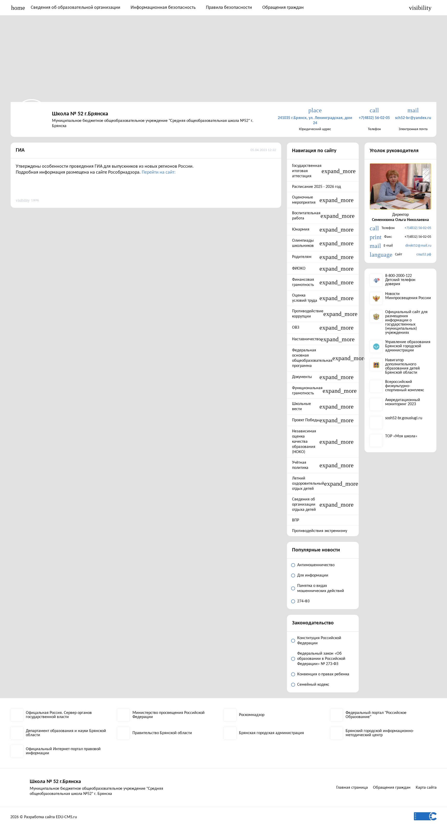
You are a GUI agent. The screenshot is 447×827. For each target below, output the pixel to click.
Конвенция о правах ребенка (323, 674)
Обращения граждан (283, 7)
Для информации (312, 575)
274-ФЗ (303, 601)
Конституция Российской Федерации (319, 640)
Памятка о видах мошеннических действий (320, 588)
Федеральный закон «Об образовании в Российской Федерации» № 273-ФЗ (321, 659)
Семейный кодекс (313, 685)
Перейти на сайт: (159, 172)
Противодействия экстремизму (319, 531)
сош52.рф (423, 254)
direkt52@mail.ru (418, 246)
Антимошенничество (315, 565)
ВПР (295, 520)
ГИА (20, 150)
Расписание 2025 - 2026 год (316, 187)
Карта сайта (426, 788)
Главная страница (352, 788)
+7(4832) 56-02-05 (418, 228)
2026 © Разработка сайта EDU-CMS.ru (43, 817)
